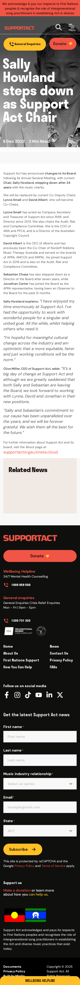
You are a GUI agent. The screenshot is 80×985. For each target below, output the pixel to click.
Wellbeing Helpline (40, 980)
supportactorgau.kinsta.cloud (30, 452)
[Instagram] (17, 695)
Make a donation (17, 890)
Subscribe (18, 849)
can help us (38, 894)
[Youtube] (38, 695)
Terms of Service (53, 866)
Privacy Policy (24, 866)
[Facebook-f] (6, 695)
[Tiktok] (28, 695)
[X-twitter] (60, 695)
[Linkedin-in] (49, 695)
